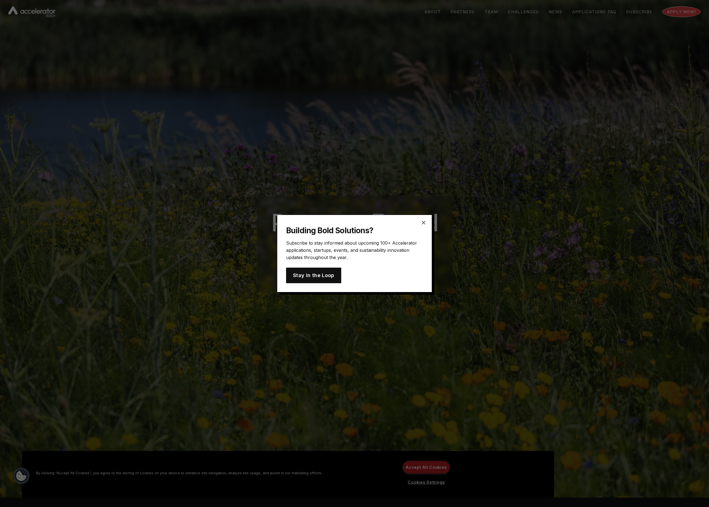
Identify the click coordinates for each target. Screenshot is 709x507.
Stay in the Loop (313, 275)
